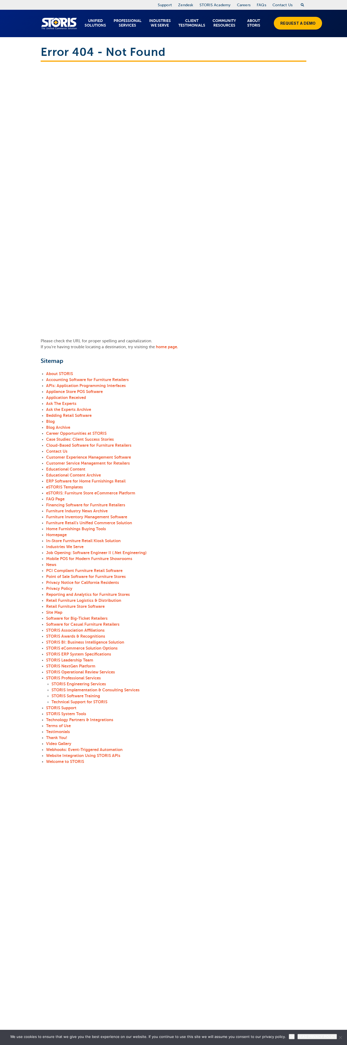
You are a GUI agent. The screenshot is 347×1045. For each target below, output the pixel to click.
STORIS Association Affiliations (75, 630)
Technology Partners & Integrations (79, 719)
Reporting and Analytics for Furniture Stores (88, 594)
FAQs (261, 5)
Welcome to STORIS (65, 761)
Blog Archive (58, 427)
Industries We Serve (160, 22)
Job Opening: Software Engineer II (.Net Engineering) (96, 552)
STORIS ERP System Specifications (78, 654)
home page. (167, 346)
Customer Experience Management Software (88, 457)
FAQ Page (55, 499)
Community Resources (224, 22)
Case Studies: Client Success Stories (80, 439)
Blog (50, 421)
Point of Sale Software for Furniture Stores (86, 576)
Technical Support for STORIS (79, 701)
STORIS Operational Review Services (80, 672)
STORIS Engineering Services (79, 684)
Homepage (56, 534)
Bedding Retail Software (69, 415)
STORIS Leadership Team (69, 660)
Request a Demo (298, 23)
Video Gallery (58, 743)
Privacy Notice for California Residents (82, 582)
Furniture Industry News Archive (77, 511)
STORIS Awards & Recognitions (75, 636)
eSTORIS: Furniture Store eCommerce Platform (90, 493)
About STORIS (253, 22)
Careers (243, 5)
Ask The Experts (61, 403)
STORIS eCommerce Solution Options (82, 648)
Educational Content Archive (73, 475)
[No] (340, 1037)
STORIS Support (61, 707)
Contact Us (282, 5)
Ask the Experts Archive (68, 409)
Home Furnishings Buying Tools (76, 528)
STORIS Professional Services (73, 678)
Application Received (66, 397)
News (51, 564)
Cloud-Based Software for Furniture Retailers (88, 445)
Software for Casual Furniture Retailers (83, 624)
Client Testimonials (191, 22)
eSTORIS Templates (64, 487)
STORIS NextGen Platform (70, 666)
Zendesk (185, 5)
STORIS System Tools (66, 713)
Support (165, 5)
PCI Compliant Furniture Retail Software (84, 570)
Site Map (54, 612)
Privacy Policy (59, 588)
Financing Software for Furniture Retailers (85, 505)
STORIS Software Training (76, 696)
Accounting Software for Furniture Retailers (87, 379)
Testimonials (58, 731)
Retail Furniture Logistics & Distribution (83, 600)
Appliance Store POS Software (74, 391)
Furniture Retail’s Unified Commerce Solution (89, 522)
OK (291, 1036)
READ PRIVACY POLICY (317, 1036)
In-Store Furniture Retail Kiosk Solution (83, 540)
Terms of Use (58, 725)
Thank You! (56, 737)
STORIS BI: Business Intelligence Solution (85, 642)
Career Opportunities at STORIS (76, 433)
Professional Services (128, 22)
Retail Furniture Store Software (75, 606)
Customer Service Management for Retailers (88, 463)
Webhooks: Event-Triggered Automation (84, 749)
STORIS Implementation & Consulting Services (96, 690)
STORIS (59, 23)
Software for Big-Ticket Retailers (77, 618)
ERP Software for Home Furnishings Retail (86, 481)
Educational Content (65, 469)
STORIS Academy (215, 5)
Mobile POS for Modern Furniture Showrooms (89, 558)
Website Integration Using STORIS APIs (83, 755)
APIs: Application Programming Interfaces (86, 385)
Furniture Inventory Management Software (86, 516)
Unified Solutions (95, 22)
